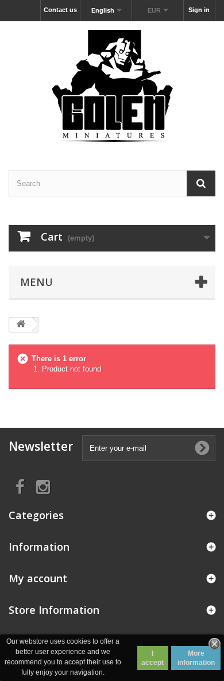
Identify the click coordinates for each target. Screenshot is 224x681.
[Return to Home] (21, 325)
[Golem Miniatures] (112, 86)
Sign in (199, 9)
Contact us (60, 9)
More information (196, 658)
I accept (152, 658)
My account (38, 578)
